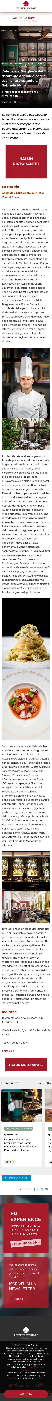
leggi (8, 1162)
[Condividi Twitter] (19, 102)
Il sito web (8, 1050)
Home (3, 31)
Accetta (26, 1394)
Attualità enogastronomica (18, 1128)
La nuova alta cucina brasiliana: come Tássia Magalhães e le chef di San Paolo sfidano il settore (20, 1145)
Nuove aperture (34, 64)
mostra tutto (43, 1083)
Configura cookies (19, 1386)
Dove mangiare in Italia (13, 64)
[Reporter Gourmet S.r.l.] (26, 6)
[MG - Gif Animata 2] (26, 19)
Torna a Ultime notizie (17, 1178)
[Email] (46, 1189)
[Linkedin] (38, 1189)
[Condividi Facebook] (15, 102)
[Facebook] (34, 1189)
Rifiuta (40, 1386)
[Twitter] (42, 1189)
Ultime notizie (15, 31)
